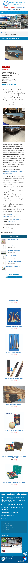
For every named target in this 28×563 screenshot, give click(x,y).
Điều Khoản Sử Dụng (7, 523)
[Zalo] (25, 553)
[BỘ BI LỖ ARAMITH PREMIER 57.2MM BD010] (14, 472)
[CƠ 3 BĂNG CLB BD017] (14, 290)
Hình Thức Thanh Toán (8, 527)
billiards (10, 32)
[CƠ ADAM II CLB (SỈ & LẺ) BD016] (14, 316)
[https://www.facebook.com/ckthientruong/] (11, 545)
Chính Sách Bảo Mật (7, 525)
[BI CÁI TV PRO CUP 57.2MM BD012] (14, 420)
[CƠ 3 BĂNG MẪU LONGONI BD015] (14, 342)
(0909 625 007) (21, 7)
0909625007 (13, 214)
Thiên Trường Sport (5, 26)
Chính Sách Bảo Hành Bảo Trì (9, 529)
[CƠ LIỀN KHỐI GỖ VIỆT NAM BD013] (14, 394)
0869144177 (11, 221)
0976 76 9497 (12, 9)
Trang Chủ (4, 32)
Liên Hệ (6, 69)
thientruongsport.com (9, 515)
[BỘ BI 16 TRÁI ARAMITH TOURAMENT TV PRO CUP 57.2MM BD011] (14, 446)
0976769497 (6, 216)
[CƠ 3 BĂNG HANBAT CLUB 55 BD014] (14, 368)
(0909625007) (11, 505)
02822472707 (4, 509)
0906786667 (16, 219)
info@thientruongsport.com (11, 512)
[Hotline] (3, 558)
